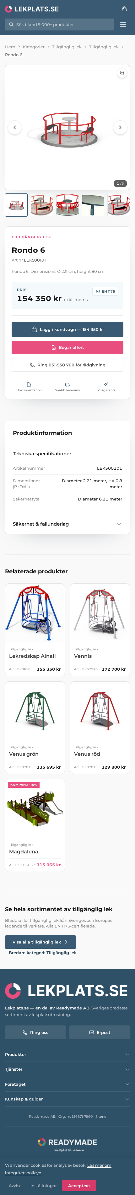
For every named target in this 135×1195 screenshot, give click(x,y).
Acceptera (79, 1185)
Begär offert (71, 347)
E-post (104, 1032)
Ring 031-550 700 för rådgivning (71, 364)
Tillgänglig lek (67, 46)
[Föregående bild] (15, 127)
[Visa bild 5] (118, 205)
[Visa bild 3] (67, 205)
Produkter (15, 1054)
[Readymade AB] (67, 1144)
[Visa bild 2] (42, 205)
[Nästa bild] (120, 127)
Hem (10, 46)
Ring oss (39, 1032)
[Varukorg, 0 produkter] (124, 8)
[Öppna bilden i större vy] (67, 127)
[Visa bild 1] (16, 205)
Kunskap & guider (24, 1098)
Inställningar (43, 1185)
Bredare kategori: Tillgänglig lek (43, 952)
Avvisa (15, 1185)
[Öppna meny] (123, 24)
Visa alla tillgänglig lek (37, 941)
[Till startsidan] (32, 8)
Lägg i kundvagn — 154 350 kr (72, 329)
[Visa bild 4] (93, 205)
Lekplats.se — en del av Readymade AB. (47, 1007)
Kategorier (34, 46)
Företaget (15, 1084)
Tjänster (13, 1069)
